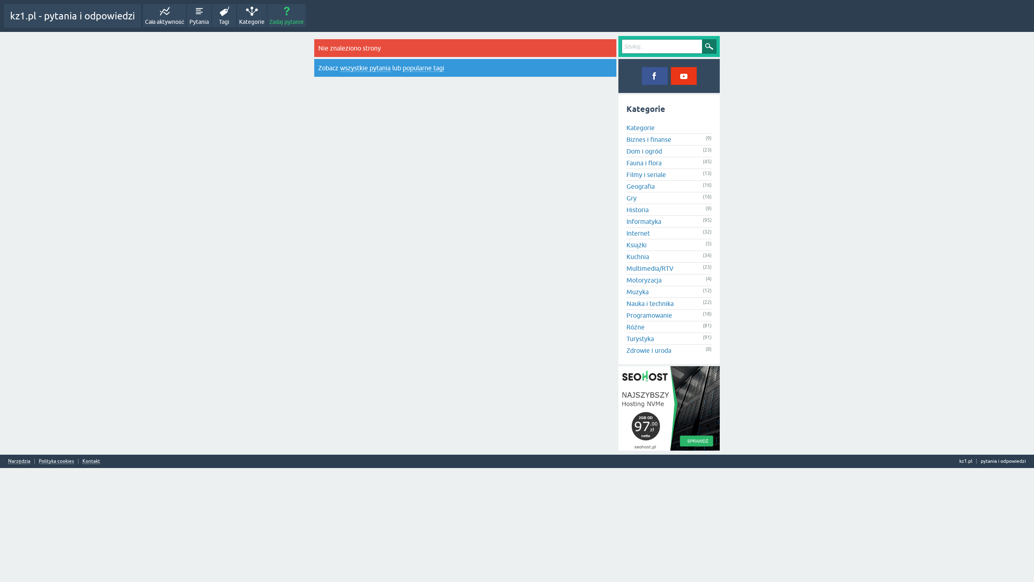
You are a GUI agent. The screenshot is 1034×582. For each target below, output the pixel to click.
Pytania (199, 22)
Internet (638, 233)
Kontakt (91, 461)
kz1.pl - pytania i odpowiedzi (72, 16)
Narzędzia (19, 461)
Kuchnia (637, 256)
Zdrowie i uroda (648, 350)
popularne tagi (423, 68)
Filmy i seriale (646, 174)
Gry (631, 198)
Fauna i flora (644, 163)
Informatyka (643, 221)
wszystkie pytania (365, 68)
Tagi (224, 22)
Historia (637, 209)
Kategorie (252, 22)
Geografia (640, 186)
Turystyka (640, 338)
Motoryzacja (644, 280)
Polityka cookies (56, 461)
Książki (636, 245)
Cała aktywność (164, 22)
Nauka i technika (650, 303)
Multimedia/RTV (650, 268)
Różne (635, 327)
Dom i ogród (644, 151)
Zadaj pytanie (286, 22)
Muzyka (637, 291)
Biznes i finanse (648, 139)
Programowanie (649, 315)
